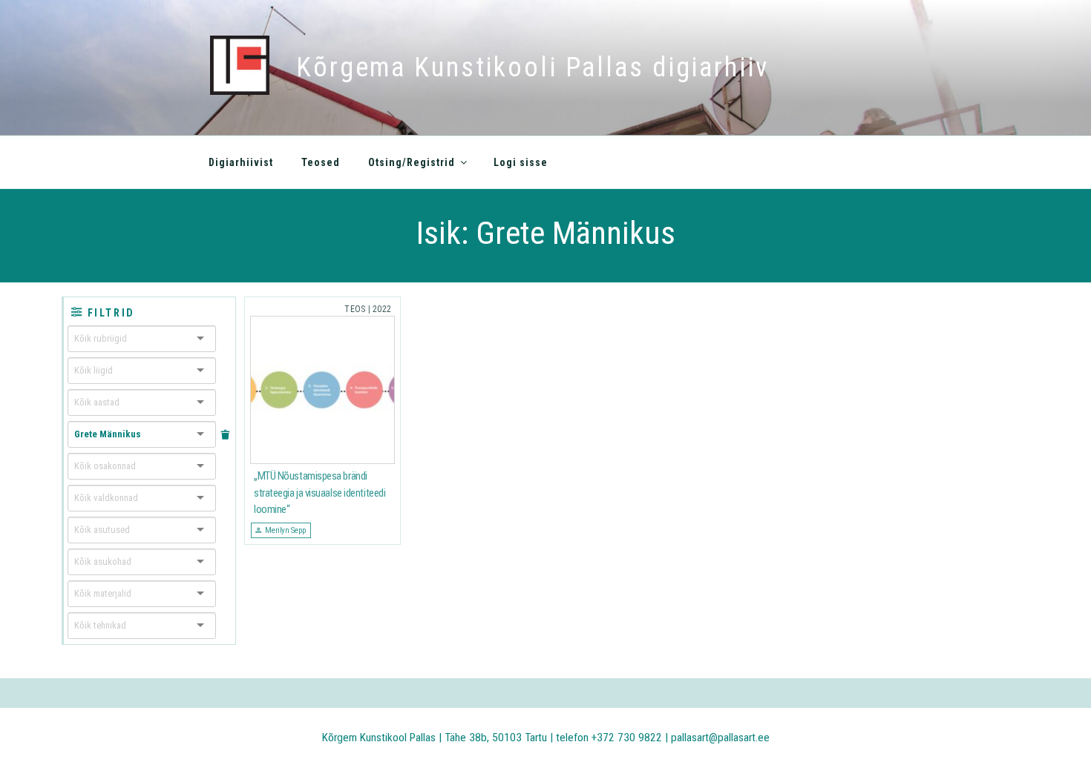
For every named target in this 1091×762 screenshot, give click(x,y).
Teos (354, 309)
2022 (382, 309)
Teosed (320, 162)
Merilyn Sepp (286, 530)
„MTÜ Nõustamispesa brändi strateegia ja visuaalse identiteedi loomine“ (319, 492)
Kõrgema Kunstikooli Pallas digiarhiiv (532, 67)
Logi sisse (521, 162)
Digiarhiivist (241, 162)
